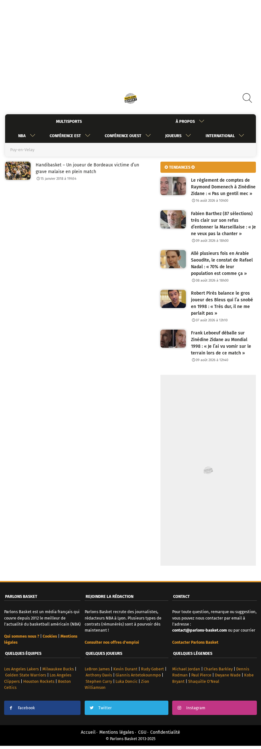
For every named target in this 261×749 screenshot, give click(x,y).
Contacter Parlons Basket (195, 642)
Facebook (26, 707)
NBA (22, 135)
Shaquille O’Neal (203, 681)
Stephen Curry (99, 681)
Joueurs (173, 135)
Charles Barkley (218, 669)
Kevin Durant (125, 669)
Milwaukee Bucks (58, 669)
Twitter (105, 707)
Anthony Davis (99, 675)
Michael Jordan (186, 669)
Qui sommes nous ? (21, 636)
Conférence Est (65, 135)
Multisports (69, 121)
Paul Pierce (201, 675)
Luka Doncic (127, 681)
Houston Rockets (38, 681)
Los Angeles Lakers (21, 669)
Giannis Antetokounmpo (138, 675)
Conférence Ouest (123, 135)
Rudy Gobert (152, 669)
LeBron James (97, 669)
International (220, 135)
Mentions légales (116, 732)
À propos (185, 121)
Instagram (195, 707)
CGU (142, 732)
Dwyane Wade (228, 675)
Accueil (88, 732)
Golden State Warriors (25, 675)
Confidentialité (165, 732)
